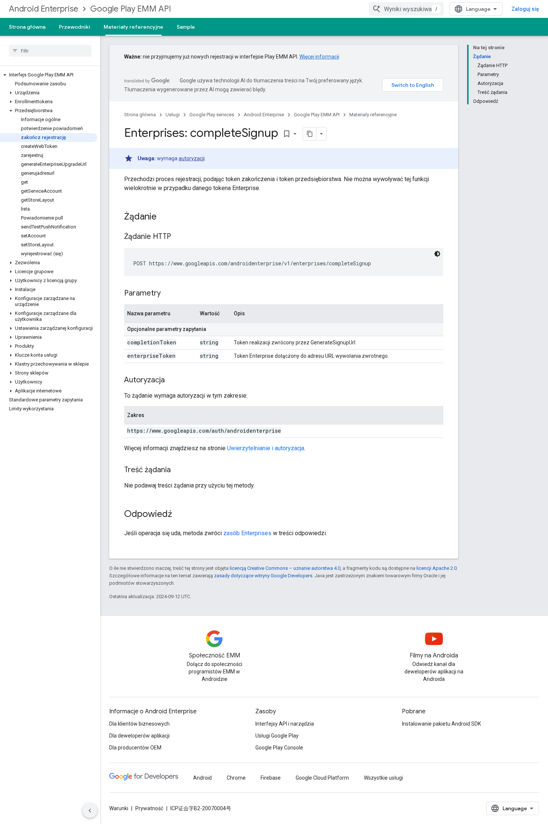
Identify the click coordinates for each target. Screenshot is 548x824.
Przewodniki (74, 26)
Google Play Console (279, 748)
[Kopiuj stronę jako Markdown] (309, 133)
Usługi (173, 114)
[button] (48, 74)
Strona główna (27, 26)
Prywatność (149, 808)
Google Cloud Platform (322, 778)
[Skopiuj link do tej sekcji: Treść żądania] (178, 470)
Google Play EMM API (130, 9)
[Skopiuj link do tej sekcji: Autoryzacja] (172, 380)
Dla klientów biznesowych (139, 724)
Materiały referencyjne (133, 26)
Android (202, 778)
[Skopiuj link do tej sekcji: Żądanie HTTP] (178, 237)
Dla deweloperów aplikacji (139, 736)
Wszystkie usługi (383, 778)
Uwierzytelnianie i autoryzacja (265, 448)
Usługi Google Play (277, 736)
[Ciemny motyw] (437, 254)
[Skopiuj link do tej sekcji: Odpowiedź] (179, 514)
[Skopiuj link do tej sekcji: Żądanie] (164, 217)
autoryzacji (192, 158)
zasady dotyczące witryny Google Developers (263, 575)
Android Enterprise (43, 9)
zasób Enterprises (247, 533)
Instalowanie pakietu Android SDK (441, 724)
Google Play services (211, 114)
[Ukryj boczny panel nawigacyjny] (89, 810)
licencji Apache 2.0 (436, 568)
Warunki (118, 808)
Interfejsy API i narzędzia (284, 724)
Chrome (236, 778)
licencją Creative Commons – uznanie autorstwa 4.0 (285, 568)
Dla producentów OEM (135, 748)
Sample (186, 26)
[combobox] (406, 9)
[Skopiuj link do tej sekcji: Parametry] (168, 293)
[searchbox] (50, 51)
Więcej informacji (319, 57)
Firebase (271, 778)
